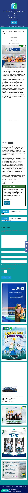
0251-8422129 (13, 17)
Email (2, 254)
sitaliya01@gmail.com (14, 19)
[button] (14, 342)
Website (3, 259)
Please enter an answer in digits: (8, 268)
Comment (3, 234)
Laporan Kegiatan (15, 43)
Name (3, 250)
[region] (14, 415)
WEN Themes (18, 491)
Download (10, 142)
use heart (15, 40)
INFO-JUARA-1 (4, 142)
